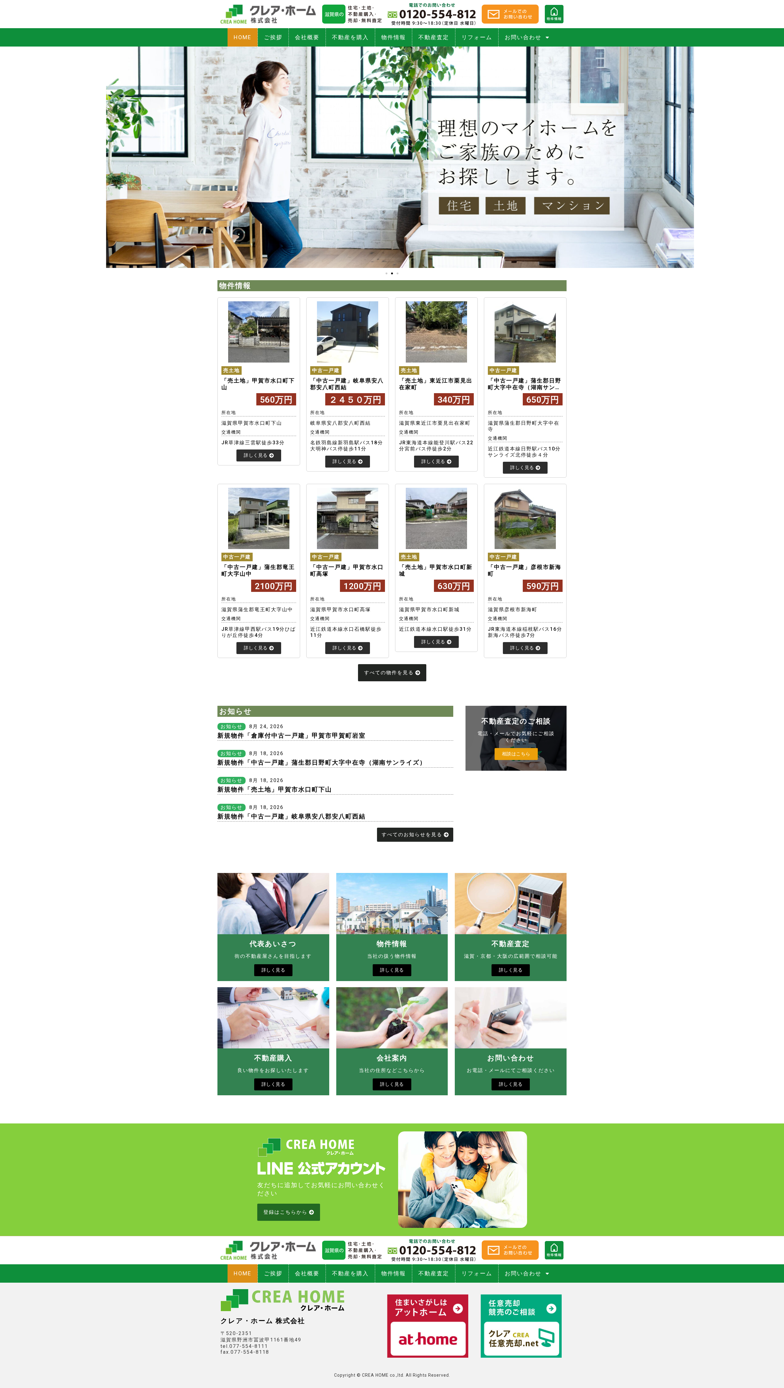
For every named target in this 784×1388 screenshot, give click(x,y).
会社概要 (307, 37)
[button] (386, 273)
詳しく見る (273, 970)
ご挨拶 (273, 37)
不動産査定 (433, 37)
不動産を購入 (350, 37)
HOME (242, 37)
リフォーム (477, 37)
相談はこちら (516, 754)
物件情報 (393, 37)
